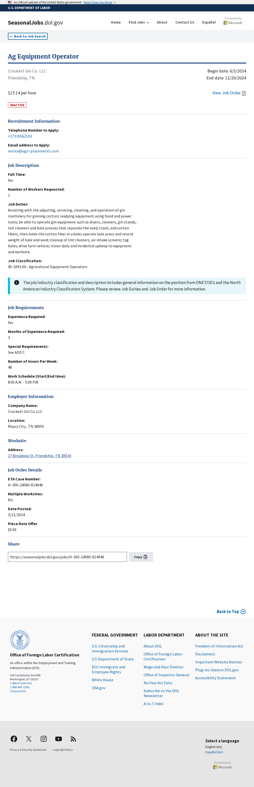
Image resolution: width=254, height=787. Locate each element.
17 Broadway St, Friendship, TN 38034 (39, 455)
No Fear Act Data (158, 682)
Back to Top (228, 611)
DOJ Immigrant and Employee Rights (108, 669)
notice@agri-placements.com (33, 150)
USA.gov (98, 687)
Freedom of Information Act (219, 646)
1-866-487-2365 (19, 687)
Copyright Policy (63, 749)
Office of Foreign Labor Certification (163, 656)
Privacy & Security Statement (28, 749)
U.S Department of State (113, 658)
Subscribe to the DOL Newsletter (161, 693)
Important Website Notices (218, 661)
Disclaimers (205, 653)
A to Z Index (153, 703)
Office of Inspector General (166, 674)
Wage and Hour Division (163, 666)
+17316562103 (20, 136)
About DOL (153, 646)
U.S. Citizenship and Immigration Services (110, 648)
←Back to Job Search (28, 36)
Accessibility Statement (215, 677)
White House (102, 679)
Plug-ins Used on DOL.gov (217, 669)
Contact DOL (18, 691)
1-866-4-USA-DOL (21, 683)
